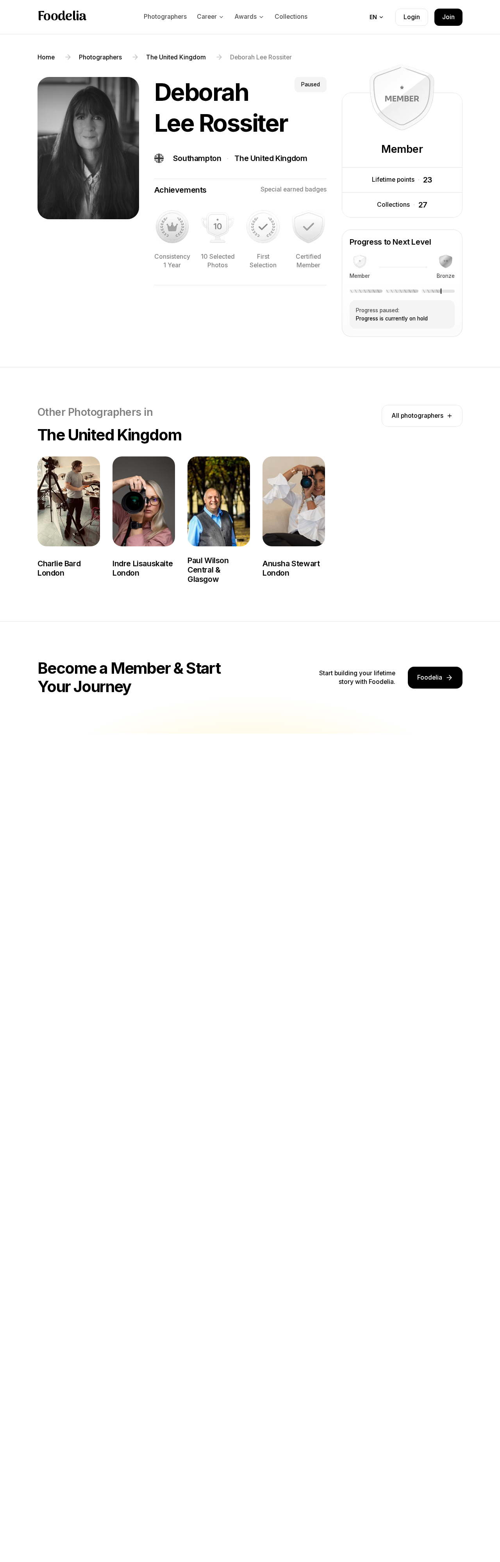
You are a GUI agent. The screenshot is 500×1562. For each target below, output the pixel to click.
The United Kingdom (270, 158)
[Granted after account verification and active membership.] (308, 226)
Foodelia (62, 17)
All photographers (417, 415)
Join (448, 17)
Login (412, 17)
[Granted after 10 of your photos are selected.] (217, 226)
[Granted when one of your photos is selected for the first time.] (262, 226)
